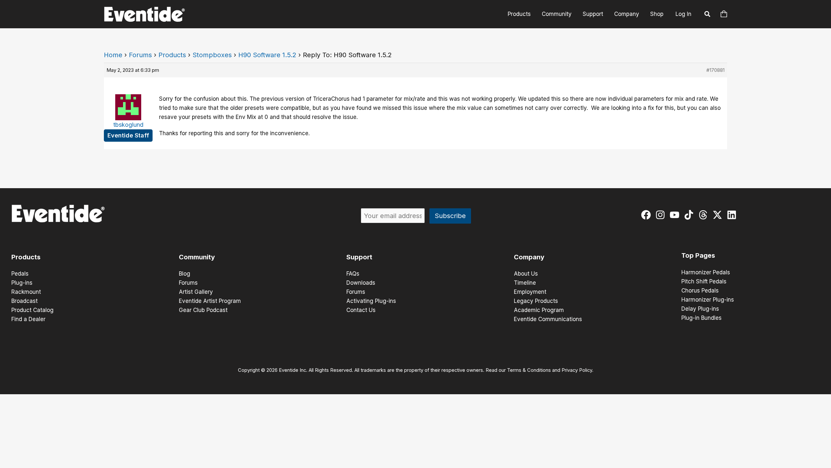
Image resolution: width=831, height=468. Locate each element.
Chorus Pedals (700, 290)
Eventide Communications (548, 319)
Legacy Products (536, 301)
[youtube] (676, 215)
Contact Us (361, 310)
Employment (530, 292)
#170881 (715, 70)
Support (593, 14)
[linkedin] (733, 215)
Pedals (20, 273)
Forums (140, 55)
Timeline (525, 283)
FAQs (352, 273)
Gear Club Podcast (203, 310)
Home (113, 55)
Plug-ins (21, 283)
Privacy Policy (577, 370)
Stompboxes (212, 55)
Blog (184, 273)
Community (557, 14)
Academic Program (539, 310)
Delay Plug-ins (700, 309)
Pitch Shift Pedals (703, 281)
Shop (657, 14)
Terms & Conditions (529, 370)
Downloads (360, 283)
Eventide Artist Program (210, 301)
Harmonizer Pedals (705, 272)
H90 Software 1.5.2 (267, 55)
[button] (707, 15)
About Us (526, 273)
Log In (683, 14)
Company (626, 14)
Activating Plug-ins (371, 301)
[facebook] (647, 215)
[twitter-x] (719, 215)
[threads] (704, 215)
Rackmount (26, 292)
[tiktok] (690, 215)
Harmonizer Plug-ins (707, 299)
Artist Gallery (196, 292)
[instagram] (661, 215)
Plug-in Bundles (701, 318)
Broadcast (24, 301)
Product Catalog (32, 310)
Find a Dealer (28, 319)
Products (519, 14)
